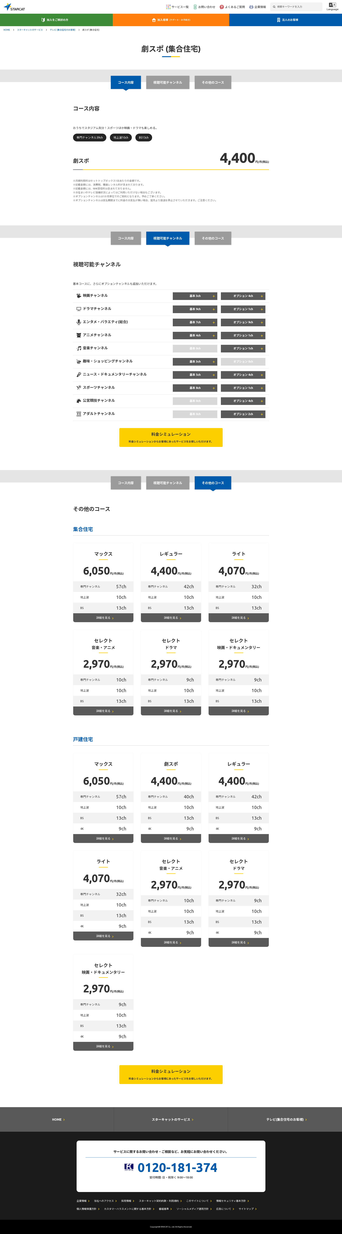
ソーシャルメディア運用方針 (193, 1208)
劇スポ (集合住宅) (90, 30)
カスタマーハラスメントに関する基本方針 (127, 1208)
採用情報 (126, 1200)
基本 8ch (195, 387)
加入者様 (173, 19)
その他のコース (213, 82)
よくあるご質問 (235, 7)
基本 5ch (195, 374)
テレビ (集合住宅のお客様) (62, 30)
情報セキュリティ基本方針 (231, 1200)
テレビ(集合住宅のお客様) (285, 1119)
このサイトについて (197, 1200)
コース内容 (126, 238)
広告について (223, 1208)
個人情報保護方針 (87, 1208)
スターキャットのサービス (30, 30)
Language (332, 9)
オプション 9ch (243, 322)
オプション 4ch (243, 295)
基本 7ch (195, 322)
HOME (7, 30)
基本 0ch (195, 348)
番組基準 (164, 1208)
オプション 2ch (243, 414)
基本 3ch (195, 295)
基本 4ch (195, 335)
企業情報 (260, 7)
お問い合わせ (206, 7)
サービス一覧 (180, 7)
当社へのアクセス (104, 1200)
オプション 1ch (243, 309)
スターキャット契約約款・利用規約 (159, 1200)
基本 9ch (195, 309)
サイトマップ (246, 1208)
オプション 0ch (243, 361)
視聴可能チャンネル (167, 82)
